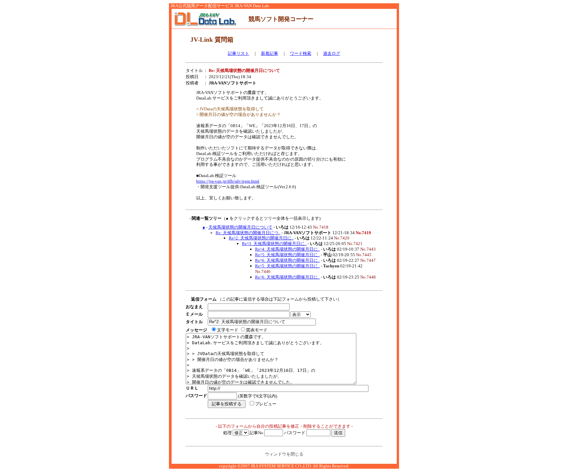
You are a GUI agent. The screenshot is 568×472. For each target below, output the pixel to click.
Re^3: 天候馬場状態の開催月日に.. (274, 243)
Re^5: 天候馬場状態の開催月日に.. (287, 254)
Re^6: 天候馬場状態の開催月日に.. (287, 260)
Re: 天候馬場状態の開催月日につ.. (248, 232)
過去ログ (331, 53)
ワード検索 (300, 53)
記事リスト (238, 53)
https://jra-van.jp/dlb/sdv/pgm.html (227, 181)
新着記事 (269, 53)
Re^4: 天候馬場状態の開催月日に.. (287, 249)
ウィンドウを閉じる (284, 454)
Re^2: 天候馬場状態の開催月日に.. (261, 238)
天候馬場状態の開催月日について (240, 227)
